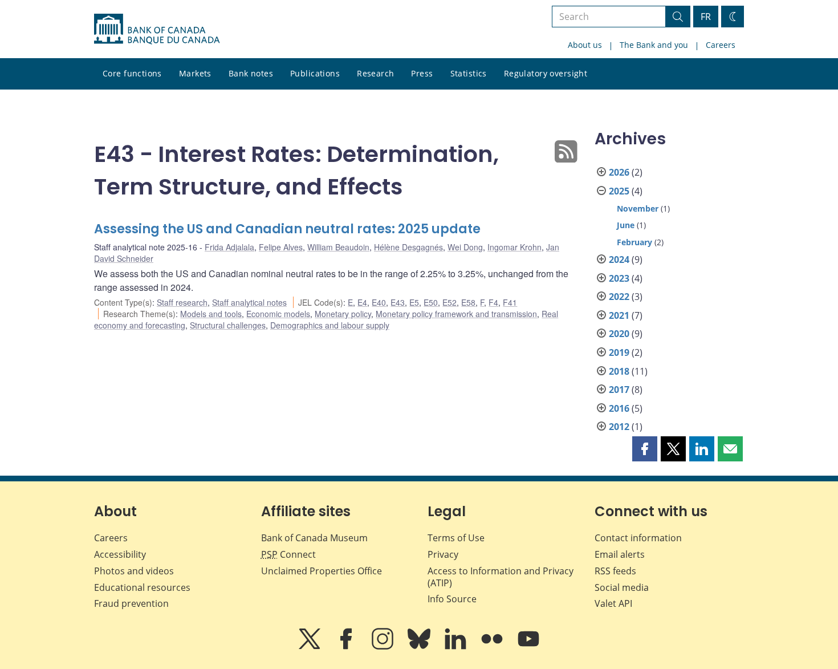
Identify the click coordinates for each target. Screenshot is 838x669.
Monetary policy (343, 313)
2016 (619, 408)
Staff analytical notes (249, 302)
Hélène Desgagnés (408, 247)
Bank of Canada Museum (314, 538)
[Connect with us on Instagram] (383, 646)
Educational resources (142, 587)
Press (422, 73)
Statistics (468, 73)
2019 (619, 352)
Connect (288, 554)
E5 (414, 302)
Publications (315, 73)
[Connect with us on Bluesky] (420, 646)
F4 (493, 302)
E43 (397, 302)
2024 (619, 259)
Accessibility (120, 554)
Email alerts (620, 554)
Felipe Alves (281, 247)
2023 (619, 278)
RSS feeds (615, 571)
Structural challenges (228, 325)
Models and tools (211, 313)
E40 (379, 302)
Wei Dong (465, 247)
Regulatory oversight (545, 73)
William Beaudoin (338, 247)
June (625, 225)
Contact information (638, 538)
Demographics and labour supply (329, 325)
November (637, 208)
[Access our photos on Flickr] (493, 646)
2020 (619, 333)
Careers (720, 44)
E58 (468, 302)
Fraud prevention (131, 603)
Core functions (132, 73)
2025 (619, 191)
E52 (449, 302)
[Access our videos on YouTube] (528, 646)
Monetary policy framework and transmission (456, 313)
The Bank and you (654, 44)
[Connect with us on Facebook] (347, 646)
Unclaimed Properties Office (321, 571)
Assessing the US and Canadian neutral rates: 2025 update (287, 229)
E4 (362, 302)
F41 (510, 302)
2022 (619, 296)
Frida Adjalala (229, 247)
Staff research (182, 302)
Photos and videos (134, 571)
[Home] (156, 29)
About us (585, 44)
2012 (619, 426)
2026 (619, 172)
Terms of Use (456, 538)
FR (706, 16)
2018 (619, 371)
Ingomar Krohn (514, 247)
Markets (195, 73)
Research (375, 73)
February (634, 242)
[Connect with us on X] (310, 646)
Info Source (452, 599)
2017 (619, 389)
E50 (431, 302)
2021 (619, 315)
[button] (644, 448)
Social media (622, 587)
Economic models (278, 313)
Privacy (443, 554)
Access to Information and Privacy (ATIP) (500, 577)
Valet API (613, 603)
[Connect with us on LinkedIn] (456, 646)
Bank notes (251, 73)
